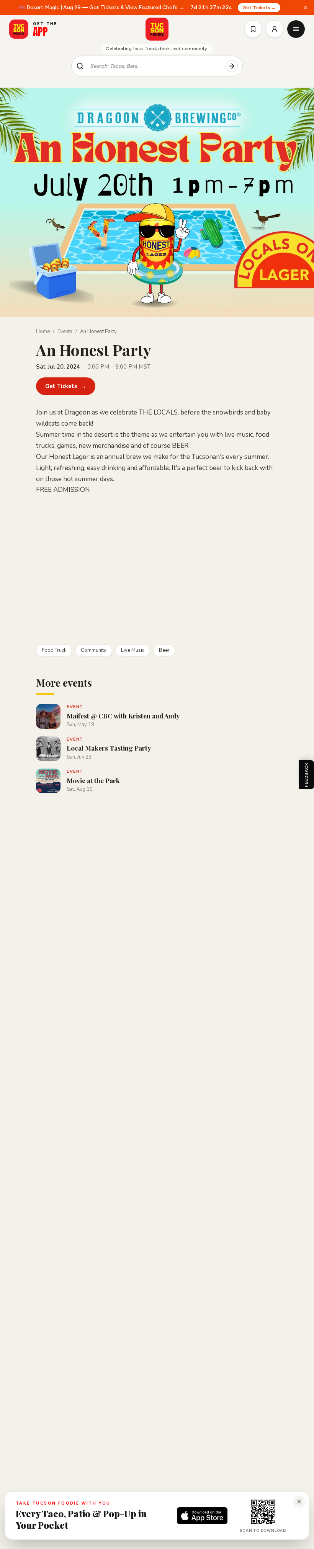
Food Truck (54, 650)
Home (43, 331)
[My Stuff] (253, 29)
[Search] (232, 66)
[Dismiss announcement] (305, 7)
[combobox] (154, 66)
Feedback (306, 774)
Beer (164, 650)
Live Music (132, 650)
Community (93, 650)
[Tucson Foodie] (157, 29)
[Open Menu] (296, 29)
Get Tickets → (259, 7)
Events (64, 331)
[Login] (274, 29)
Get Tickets (65, 386)
